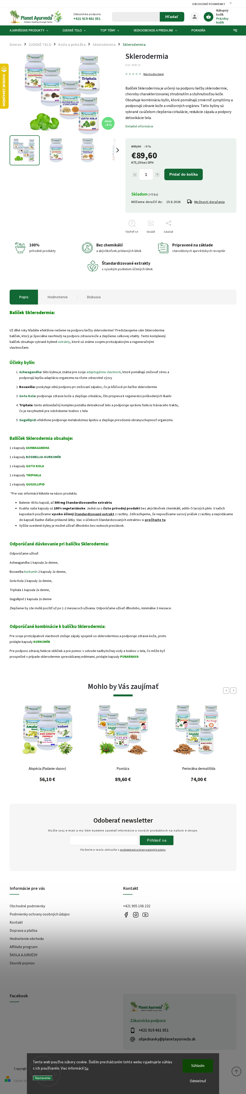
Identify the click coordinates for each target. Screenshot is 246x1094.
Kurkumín (30, 571)
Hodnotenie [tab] (58, 297)
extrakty (64, 342)
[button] (47, 781)
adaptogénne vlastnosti (103, 372)
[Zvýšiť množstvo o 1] (157, 175)
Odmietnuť (198, 1081)
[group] (47, 751)
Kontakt (16, 922)
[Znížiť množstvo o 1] (135, 175)
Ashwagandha (30, 372)
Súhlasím (197, 1065)
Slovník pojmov (22, 963)
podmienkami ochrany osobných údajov (143, 850)
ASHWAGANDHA (37, 448)
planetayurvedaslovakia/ (136, 915)
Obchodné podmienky (208, 4)
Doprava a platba (23, 930)
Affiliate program (23, 947)
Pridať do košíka (183, 174)
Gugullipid (27, 420)
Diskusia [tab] (94, 297)
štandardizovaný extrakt (94, 514)
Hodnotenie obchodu (27, 938)
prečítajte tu (155, 520)
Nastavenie (42, 1078)
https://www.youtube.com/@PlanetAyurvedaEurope (145, 915)
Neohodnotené (153, 74)
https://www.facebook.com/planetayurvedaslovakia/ (126, 915)
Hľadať (171, 17)
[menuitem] (32, 30)
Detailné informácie (139, 126)
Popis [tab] (23, 297)
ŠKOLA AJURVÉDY (23, 955)
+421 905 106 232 (136, 906)
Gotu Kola (27, 396)
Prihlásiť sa (156, 840)
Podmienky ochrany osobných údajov (40, 914)
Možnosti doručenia (209, 202)
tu (86, 1068)
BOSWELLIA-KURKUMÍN (43, 457)
